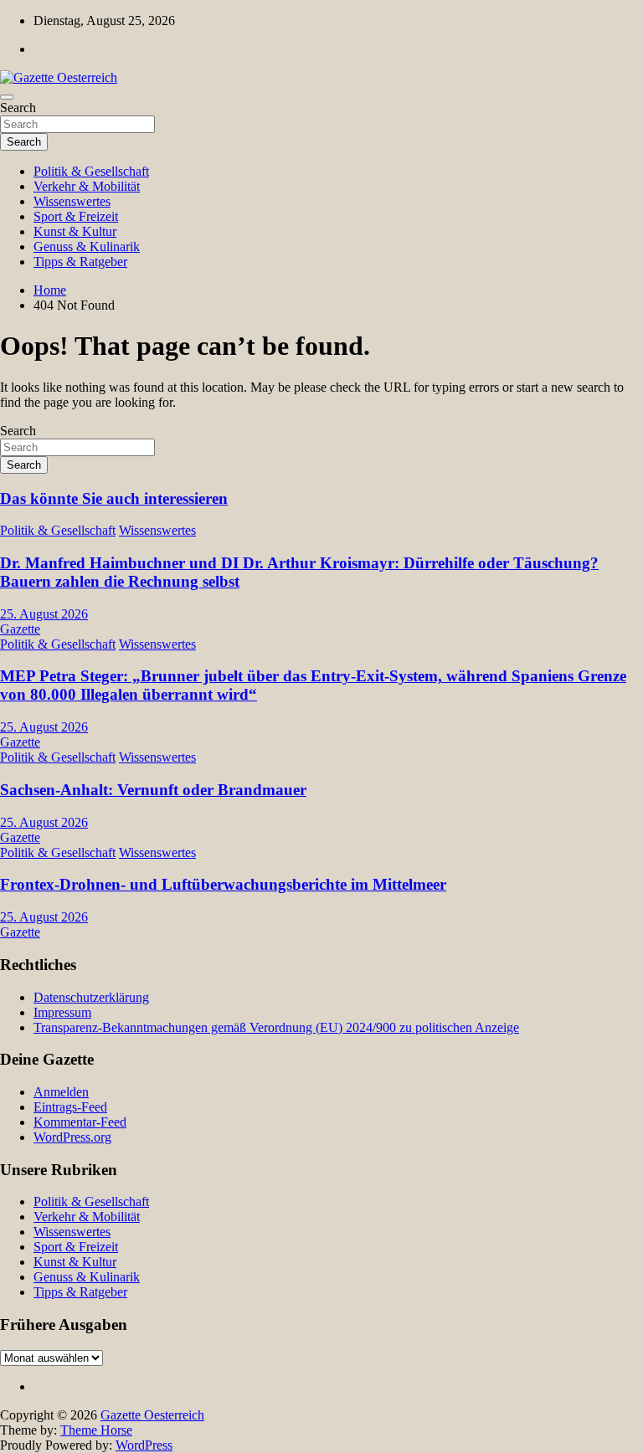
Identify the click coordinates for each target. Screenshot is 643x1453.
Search (18, 107)
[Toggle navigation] (6, 97)
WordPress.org (72, 1137)
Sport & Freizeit (75, 216)
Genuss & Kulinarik (86, 246)
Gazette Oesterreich (152, 1415)
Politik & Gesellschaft (91, 171)
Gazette (20, 629)
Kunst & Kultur (74, 231)
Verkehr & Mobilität (86, 186)
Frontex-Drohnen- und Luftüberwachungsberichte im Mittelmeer (223, 884)
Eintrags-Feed (70, 1107)
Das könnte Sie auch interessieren (114, 498)
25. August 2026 (44, 614)
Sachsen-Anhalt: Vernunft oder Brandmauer (153, 789)
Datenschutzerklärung (91, 997)
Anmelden (61, 1092)
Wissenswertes (72, 201)
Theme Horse (96, 1430)
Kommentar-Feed (79, 1122)
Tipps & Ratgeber (80, 261)
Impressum (62, 1012)
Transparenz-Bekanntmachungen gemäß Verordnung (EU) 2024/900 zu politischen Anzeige (276, 1027)
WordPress (144, 1445)
